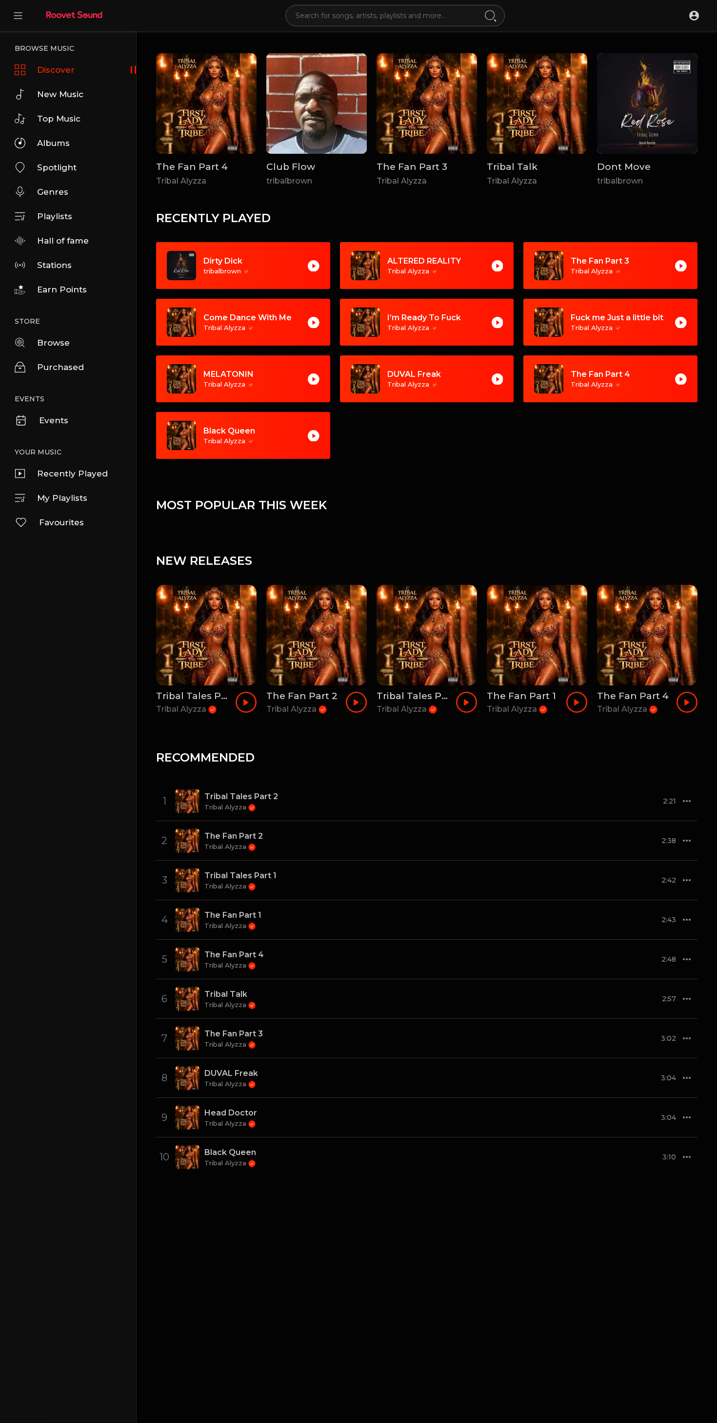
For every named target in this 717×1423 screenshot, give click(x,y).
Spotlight (57, 167)
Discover (56, 70)
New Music (60, 94)
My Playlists (62, 498)
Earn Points (62, 289)
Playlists (54, 216)
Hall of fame (63, 241)
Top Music (58, 119)
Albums (53, 143)
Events (53, 420)
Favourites (61, 522)
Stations (54, 265)
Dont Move (624, 166)
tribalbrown (289, 181)
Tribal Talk (512, 166)
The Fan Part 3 (412, 166)
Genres (52, 192)
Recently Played (72, 473)
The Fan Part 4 (192, 166)
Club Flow (290, 166)
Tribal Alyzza (181, 181)
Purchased (60, 367)
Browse (53, 343)
